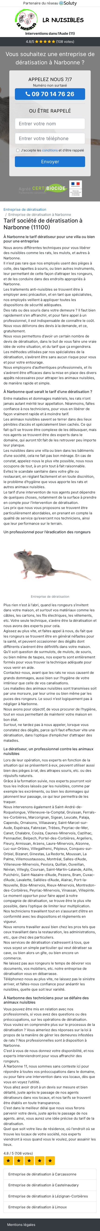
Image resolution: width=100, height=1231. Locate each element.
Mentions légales (21, 1224)
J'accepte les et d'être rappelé (52, 150)
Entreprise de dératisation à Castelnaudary (43, 1185)
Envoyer (50, 161)
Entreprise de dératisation (24, 209)
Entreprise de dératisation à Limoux (37, 1207)
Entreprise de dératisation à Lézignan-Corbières (48, 1196)
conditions (50, 150)
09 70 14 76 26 (52, 94)
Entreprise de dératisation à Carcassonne (42, 1174)
